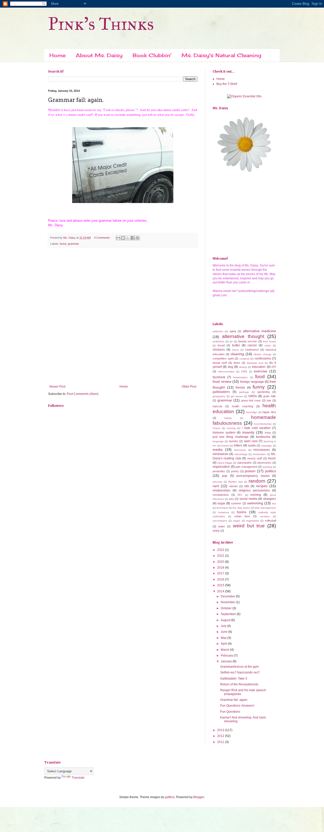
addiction (218, 331)
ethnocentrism (226, 371)
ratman (233, 486)
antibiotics (218, 341)
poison (250, 471)
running (255, 495)
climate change (262, 354)
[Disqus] (122, 317)
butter (236, 345)
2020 (221, 562)
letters (238, 445)
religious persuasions (254, 490)
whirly (216, 530)
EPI (274, 366)
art (231, 341)
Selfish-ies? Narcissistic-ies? (240, 672)
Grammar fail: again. (234, 700)
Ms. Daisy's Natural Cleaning (221, 55)
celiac (268, 345)
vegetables (252, 520)
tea (274, 503)
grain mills (269, 396)
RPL (239, 494)
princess (217, 481)
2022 (221, 550)
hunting (231, 428)
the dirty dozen (241, 507)
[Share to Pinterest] (137, 237)
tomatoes (223, 512)
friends (240, 387)
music (272, 458)
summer (236, 503)
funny (63, 243)
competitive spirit (223, 358)
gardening (263, 391)
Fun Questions (230, 711)
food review (222, 381)
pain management (246, 466)
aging (233, 331)
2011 (221, 742)
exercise (260, 371)
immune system (224, 432)
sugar (221, 503)
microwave (240, 449)
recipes (262, 486)
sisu (231, 498)
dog (230, 367)
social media (248, 499)
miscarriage (241, 454)
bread (221, 345)
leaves (225, 445)
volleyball (270, 520)
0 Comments (102, 237)
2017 (221, 573)
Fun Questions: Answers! (237, 705)
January (227, 661)
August (226, 620)
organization (221, 466)
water (221, 526)
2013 (221, 730)
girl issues (237, 396)
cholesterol (251, 349)
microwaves (261, 450)
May (224, 638)
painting (267, 466)
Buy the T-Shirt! (226, 84)
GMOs (252, 396)
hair (269, 400)
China (235, 349)
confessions (263, 358)
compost (244, 358)
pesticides (219, 471)
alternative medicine (259, 331)
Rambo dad (235, 481)
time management (265, 507)
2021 (221, 555)
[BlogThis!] (123, 237)
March (225, 649)
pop (224, 476)
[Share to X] (127, 237)
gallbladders (221, 392)
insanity (248, 432)
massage (266, 445)
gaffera (170, 797)
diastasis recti (255, 363)
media (217, 449)
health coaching (242, 406)
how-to (216, 428)
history (228, 418)
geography (219, 396)
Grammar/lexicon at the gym (239, 666)
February (227, 655)
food (260, 376)
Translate (78, 777)
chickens (219, 349)
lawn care (251, 441)
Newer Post (57, 386)
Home (57, 55)
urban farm (242, 516)
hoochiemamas (263, 423)
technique (222, 507)
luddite (252, 445)
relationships (221, 490)
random (257, 481)
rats (246, 486)
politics (270, 471)
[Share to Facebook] (132, 237)
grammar (73, 243)
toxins (241, 512)
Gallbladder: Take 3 (233, 678)
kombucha (263, 437)
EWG (244, 371)
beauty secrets (247, 341)
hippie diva (269, 412)
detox (236, 362)
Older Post (189, 386)
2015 (221, 585)
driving (243, 367)
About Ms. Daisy (99, 55)
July (224, 626)
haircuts (217, 406)
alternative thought (243, 336)
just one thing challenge (231, 437)
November (228, 602)
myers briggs (224, 462)
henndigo (251, 412)
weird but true (249, 525)
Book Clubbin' (152, 55)
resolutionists (221, 494)
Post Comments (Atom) (82, 394)
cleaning (237, 354)
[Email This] (118, 237)
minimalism (220, 454)
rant (216, 486)
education (259, 367)
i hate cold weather (256, 428)
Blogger (198, 797)
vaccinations (220, 520)
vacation (265, 516)
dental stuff (220, 362)
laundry (233, 441)
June (224, 632)
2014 (221, 591)
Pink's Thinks (101, 24)
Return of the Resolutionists (239, 684)
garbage (244, 392)
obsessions (264, 462)
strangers (269, 499)
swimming (255, 503)
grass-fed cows (251, 400)
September (229, 614)
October (226, 608)
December (228, 596)
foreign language (252, 382)
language (218, 441)
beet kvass (269, 341)
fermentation (240, 377)
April (224, 643)
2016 (221, 579)
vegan (236, 520)
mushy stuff (254, 458)
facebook (219, 377)
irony (268, 432)
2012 (221, 736)
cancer (252, 345)
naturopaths (244, 462)
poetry (235, 471)
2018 (221, 567)
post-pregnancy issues (252, 476)
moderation (259, 454)
